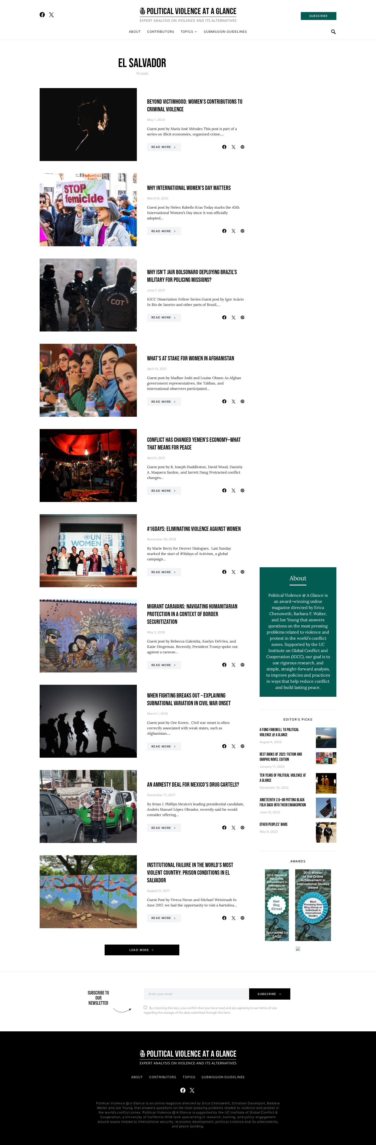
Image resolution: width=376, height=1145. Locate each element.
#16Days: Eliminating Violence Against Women (194, 529)
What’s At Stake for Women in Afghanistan (190, 358)
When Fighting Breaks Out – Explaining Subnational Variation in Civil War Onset (189, 699)
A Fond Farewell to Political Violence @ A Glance (279, 732)
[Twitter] (51, 14)
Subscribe (267, 994)
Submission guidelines (225, 32)
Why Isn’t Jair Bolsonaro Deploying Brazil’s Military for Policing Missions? (192, 276)
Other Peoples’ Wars (273, 824)
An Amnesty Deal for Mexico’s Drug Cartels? (193, 784)
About (135, 32)
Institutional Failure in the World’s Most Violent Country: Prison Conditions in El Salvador (190, 872)
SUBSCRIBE (318, 16)
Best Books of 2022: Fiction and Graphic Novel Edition (281, 757)
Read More (161, 147)
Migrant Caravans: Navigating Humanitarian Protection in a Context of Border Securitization (192, 614)
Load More (139, 950)
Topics (187, 32)
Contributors (160, 32)
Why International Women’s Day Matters (189, 188)
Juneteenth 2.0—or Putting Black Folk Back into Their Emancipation (283, 803)
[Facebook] (42, 14)
